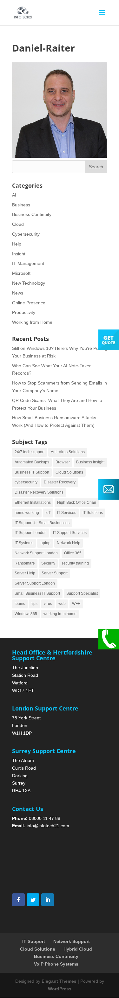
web (62, 603)
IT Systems (24, 543)
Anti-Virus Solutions (68, 452)
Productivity (23, 312)
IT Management (28, 263)
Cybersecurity (26, 234)
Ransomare (25, 563)
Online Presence (28, 302)
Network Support (71, 941)
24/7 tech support (29, 452)
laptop (45, 543)
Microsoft (21, 273)
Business (21, 204)
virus (48, 603)
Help (16, 243)
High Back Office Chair (76, 502)
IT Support (33, 941)
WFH (76, 603)
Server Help (25, 573)
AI (14, 195)
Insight (18, 253)
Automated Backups (32, 462)
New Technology (28, 283)
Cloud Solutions (69, 472)
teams (20, 603)
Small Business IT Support (37, 593)
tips (34, 603)
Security (48, 563)
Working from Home (32, 322)
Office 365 (73, 553)
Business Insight (90, 462)
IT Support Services (70, 532)
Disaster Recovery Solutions (39, 492)
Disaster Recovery (60, 482)
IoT (48, 512)
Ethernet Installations (33, 502)
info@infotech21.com (48, 825)
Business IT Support (32, 472)
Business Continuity (31, 214)
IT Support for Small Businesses (42, 523)
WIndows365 (26, 614)
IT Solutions (93, 512)
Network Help (68, 543)
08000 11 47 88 (44, 818)
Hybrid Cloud (77, 949)
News (17, 292)
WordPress (59, 988)
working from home (59, 614)
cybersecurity (26, 482)
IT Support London (31, 532)
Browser (63, 462)
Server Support (55, 573)
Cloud (18, 224)
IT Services (66, 512)
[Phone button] (108, 647)
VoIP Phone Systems (56, 964)
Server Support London (35, 583)
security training (75, 563)
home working (27, 512)
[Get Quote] (108, 348)
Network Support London (36, 553)
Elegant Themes (59, 981)
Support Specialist (82, 593)
